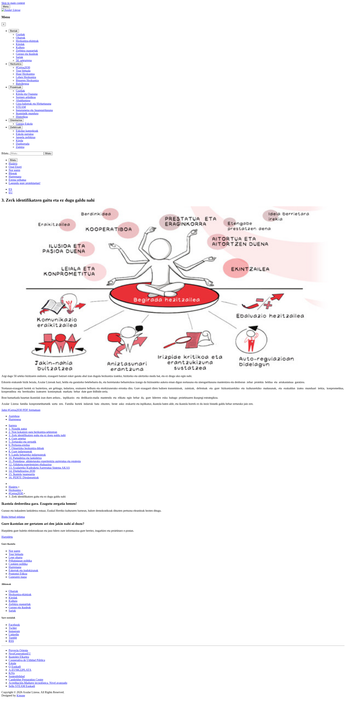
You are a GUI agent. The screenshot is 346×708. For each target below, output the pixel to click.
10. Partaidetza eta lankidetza (25, 457)
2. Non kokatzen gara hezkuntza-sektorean (33, 431)
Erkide (12, 663)
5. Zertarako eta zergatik (22, 441)
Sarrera (13, 425)
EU (11, 192)
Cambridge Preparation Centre (26, 679)
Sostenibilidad (17, 676)
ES (10, 189)
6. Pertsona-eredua (19, 444)
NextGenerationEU (20, 653)
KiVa (12, 673)
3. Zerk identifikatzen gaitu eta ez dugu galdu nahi (37, 435)
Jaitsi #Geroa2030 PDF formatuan (20, 409)
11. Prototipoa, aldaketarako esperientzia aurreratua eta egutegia (45, 461)
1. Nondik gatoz (18, 428)
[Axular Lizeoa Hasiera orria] (10, 10)
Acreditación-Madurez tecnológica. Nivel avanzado (38, 682)
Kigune (21, 695)
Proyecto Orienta (18, 650)
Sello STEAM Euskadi (22, 686)
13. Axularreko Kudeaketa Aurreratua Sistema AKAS (39, 467)
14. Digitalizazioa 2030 (22, 470)
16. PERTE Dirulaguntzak (24, 477)
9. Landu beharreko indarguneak (27, 454)
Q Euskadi (15, 666)
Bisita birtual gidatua (13, 516)
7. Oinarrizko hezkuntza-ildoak (26, 448)
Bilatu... (5, 153)
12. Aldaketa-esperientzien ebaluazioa (30, 464)
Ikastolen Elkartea (19, 656)
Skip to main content (13, 3)
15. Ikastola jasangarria (22, 474)
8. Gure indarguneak (20, 451)
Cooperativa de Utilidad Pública (27, 660)
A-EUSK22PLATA (20, 669)
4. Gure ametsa (17, 438)
